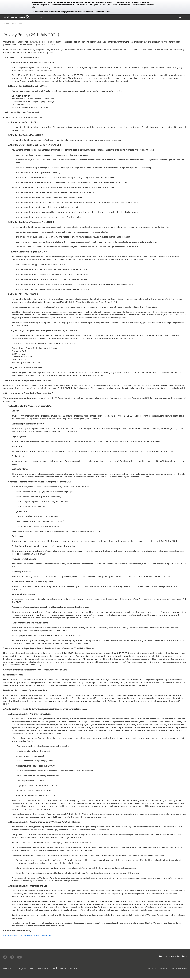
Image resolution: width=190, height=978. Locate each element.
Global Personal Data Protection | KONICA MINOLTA (27, 935)
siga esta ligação (142, 2)
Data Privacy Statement (45, 968)
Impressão (7, 968)
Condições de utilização (67, 968)
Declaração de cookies (24, 968)
